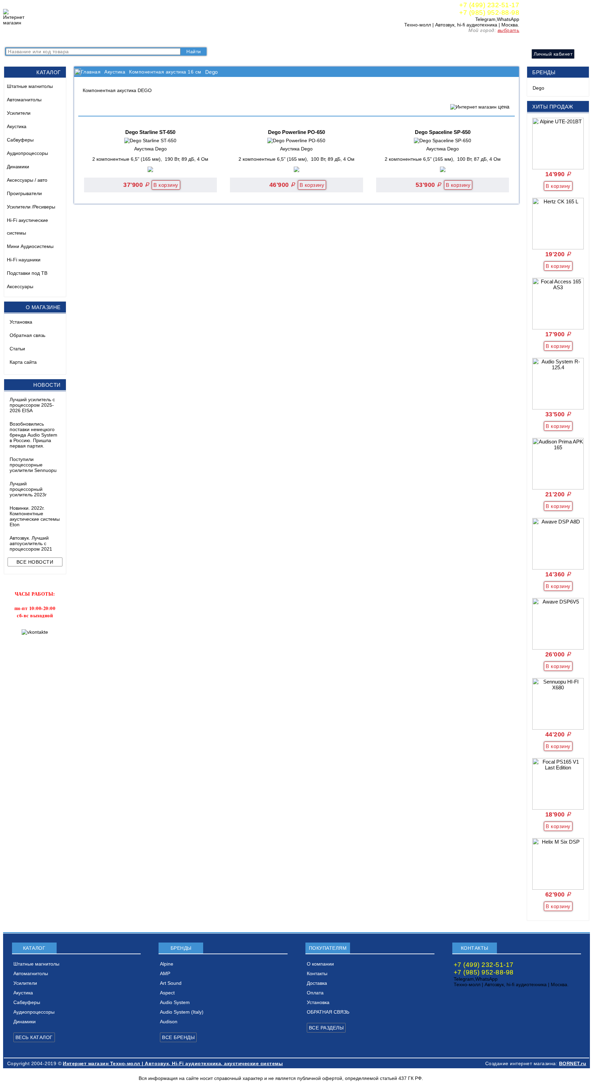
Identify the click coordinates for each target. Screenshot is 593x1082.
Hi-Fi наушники (23, 259)
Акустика (16, 126)
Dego (538, 88)
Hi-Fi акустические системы (27, 226)
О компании (113, 40)
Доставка (172, 40)
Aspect (167, 992)
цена (503, 107)
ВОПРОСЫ (49, 40)
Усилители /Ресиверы (31, 207)
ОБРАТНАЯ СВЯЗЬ (328, 1012)
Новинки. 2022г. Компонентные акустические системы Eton (35, 516)
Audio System (175, 1002)
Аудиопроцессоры (27, 153)
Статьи (17, 348)
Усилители (19, 113)
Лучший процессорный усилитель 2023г (28, 489)
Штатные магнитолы (30, 86)
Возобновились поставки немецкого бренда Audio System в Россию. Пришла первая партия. (33, 435)
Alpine (166, 964)
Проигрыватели (24, 193)
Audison (168, 1021)
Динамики (18, 166)
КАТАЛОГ (18, 40)
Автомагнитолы (24, 99)
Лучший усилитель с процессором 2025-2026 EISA (32, 405)
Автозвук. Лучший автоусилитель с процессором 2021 (31, 543)
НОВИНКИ (81, 40)
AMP (165, 973)
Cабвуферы (20, 140)
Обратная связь (27, 335)
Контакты (144, 40)
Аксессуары (20, 286)
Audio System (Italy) (182, 1012)
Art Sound (171, 983)
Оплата (197, 40)
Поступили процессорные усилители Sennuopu (33, 465)
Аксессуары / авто (27, 180)
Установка (21, 322)
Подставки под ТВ (27, 273)
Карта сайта (23, 362)
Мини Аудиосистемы (30, 246)
